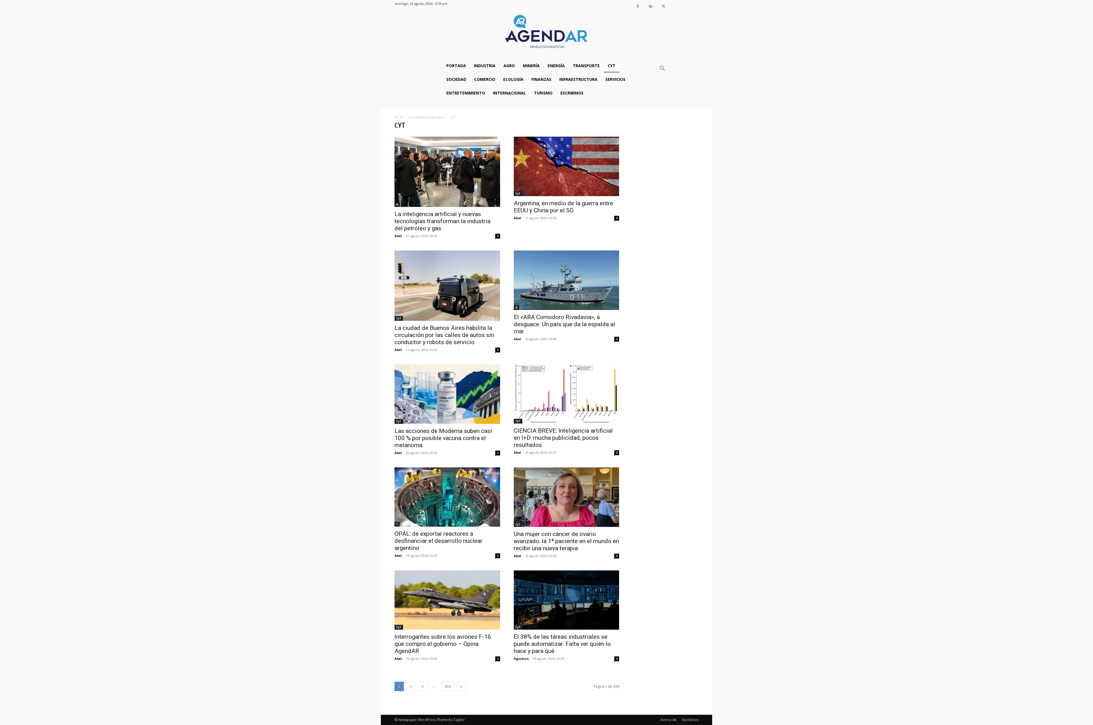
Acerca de (668, 719)
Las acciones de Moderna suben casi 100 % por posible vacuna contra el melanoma (443, 438)
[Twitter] (663, 6)
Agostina (521, 658)
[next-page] (461, 686)
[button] (662, 68)
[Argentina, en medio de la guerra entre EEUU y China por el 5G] (566, 166)
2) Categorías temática (426, 117)
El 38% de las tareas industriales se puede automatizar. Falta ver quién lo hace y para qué (562, 643)
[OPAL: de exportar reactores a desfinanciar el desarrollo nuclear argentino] (447, 497)
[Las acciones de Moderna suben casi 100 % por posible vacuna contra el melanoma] (447, 394)
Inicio (399, 117)
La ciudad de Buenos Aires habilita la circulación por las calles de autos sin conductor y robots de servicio (444, 335)
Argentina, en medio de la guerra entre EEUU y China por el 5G (563, 207)
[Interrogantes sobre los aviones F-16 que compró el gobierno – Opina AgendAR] (447, 600)
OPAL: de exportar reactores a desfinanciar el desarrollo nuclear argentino (438, 540)
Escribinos (690, 719)
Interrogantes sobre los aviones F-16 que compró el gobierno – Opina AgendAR (443, 643)
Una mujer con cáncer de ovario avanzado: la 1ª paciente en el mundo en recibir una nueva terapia (566, 541)
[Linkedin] (651, 6)
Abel (398, 236)
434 (448, 686)
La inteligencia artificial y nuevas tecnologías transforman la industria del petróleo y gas (442, 221)
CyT (518, 194)
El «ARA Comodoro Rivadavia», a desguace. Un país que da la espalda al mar (564, 324)
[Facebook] (638, 6)
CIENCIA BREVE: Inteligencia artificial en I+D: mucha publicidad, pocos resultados (563, 437)
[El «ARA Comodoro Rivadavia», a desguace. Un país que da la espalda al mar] (566, 280)
